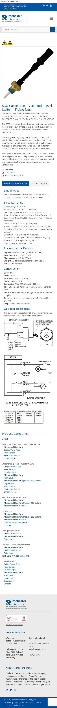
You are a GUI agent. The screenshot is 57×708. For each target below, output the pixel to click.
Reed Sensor (9, 452)
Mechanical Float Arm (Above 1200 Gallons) (22, 480)
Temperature (9, 486)
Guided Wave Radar (12, 450)
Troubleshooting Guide (15, 175)
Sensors (7, 525)
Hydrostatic (9, 578)
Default (5, 439)
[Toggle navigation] (51, 18)
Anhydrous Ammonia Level (14, 497)
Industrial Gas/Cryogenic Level (16, 544)
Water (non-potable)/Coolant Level (18, 464)
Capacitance (9, 483)
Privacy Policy (19, 705)
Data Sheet (10, 172)
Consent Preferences (9, 1)
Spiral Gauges (10, 472)
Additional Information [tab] (15, 183)
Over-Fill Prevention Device (15, 522)
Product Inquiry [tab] (39, 183)
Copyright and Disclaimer (23, 702)
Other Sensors (10, 458)
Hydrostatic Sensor (12, 455)
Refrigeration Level (11, 530)
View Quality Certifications (14, 625)
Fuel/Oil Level (8, 561)
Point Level (9, 478)
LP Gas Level (7, 511)
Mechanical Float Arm (13, 447)
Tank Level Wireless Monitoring (15, 556)
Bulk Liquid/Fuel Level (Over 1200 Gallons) (21, 444)
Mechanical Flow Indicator (15, 505)
